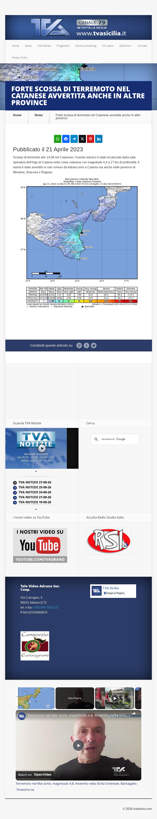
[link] (22, 716)
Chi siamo (108, 46)
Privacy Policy (20, 57)
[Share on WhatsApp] (57, 139)
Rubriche (124, 46)
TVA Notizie (44, 46)
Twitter (94, 346)
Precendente (36, 471)
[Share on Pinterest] (90, 139)
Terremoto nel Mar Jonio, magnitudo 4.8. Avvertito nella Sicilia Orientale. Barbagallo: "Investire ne (78, 715)
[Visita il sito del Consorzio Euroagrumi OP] (34, 658)
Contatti (142, 46)
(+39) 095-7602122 (46, 607)
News (28, 46)
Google (79, 346)
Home (15, 46)
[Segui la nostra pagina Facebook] (113, 596)
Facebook (86, 346)
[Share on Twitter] (82, 139)
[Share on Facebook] (66, 139)
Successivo (36, 509)
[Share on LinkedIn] (98, 139)
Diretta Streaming (85, 46)
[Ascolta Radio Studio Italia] (109, 553)
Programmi (63, 46)
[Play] (115, 698)
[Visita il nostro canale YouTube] (40, 561)
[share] (133, 713)
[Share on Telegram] (74, 139)
